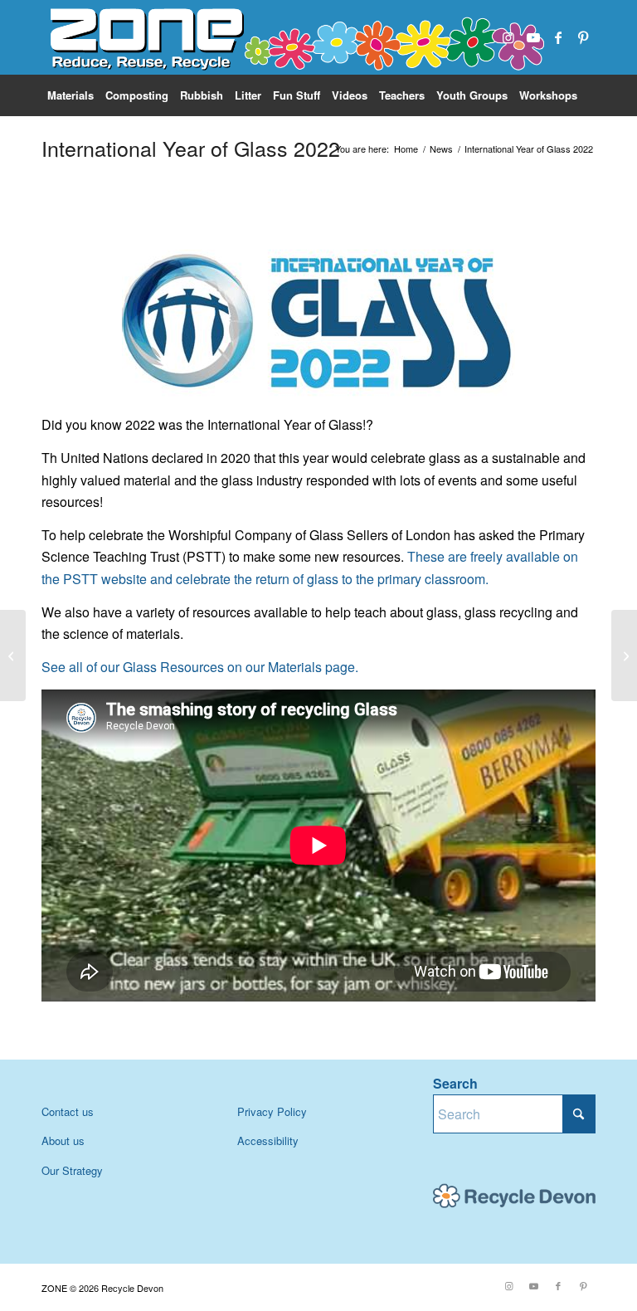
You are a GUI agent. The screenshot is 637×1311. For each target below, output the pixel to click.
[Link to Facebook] (558, 37)
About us (63, 1140)
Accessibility (268, 1140)
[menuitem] (70, 95)
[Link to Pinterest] (583, 37)
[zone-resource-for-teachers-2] (294, 37)
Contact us (67, 1111)
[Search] (587, 137)
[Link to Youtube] (533, 37)
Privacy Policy (272, 1111)
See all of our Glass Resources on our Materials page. (199, 666)
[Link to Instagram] (508, 37)
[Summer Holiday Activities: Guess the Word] (13, 655)
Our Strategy (72, 1170)
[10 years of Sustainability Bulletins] (624, 655)
